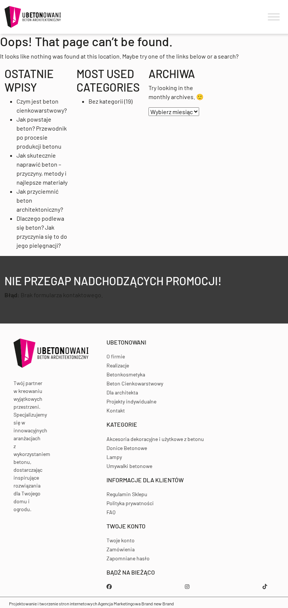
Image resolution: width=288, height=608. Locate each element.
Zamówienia (120, 549)
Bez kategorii (105, 101)
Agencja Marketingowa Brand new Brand (136, 603)
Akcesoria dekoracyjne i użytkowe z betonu (155, 439)
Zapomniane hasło (128, 558)
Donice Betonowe (126, 448)
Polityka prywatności (130, 503)
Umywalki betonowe (129, 466)
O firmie (115, 356)
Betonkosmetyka (125, 374)
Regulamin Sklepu (126, 494)
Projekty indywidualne (131, 401)
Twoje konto (120, 540)
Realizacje (117, 365)
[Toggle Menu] (274, 17)
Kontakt (115, 410)
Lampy (114, 457)
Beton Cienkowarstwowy (134, 383)
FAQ (111, 512)
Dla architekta (122, 392)
